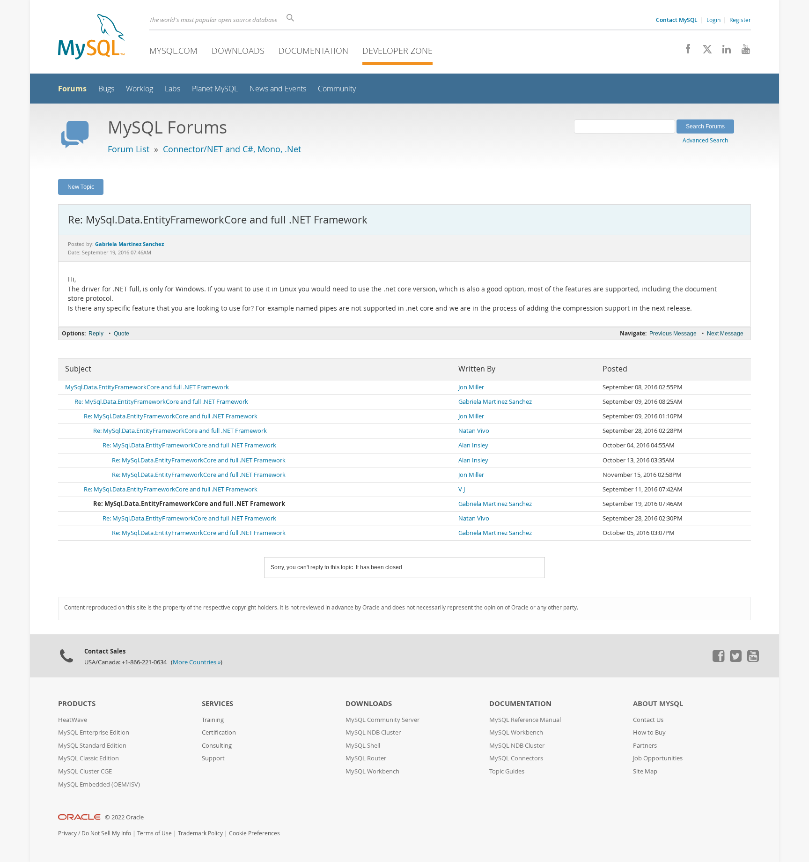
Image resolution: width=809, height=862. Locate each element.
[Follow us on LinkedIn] (723, 51)
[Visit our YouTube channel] (742, 51)
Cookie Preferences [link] (254, 833)
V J (461, 489)
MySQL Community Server (382, 720)
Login (713, 19)
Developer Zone (397, 50)
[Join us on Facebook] (684, 51)
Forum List (128, 149)
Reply (95, 333)
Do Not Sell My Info (106, 833)
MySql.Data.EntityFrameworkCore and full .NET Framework (147, 387)
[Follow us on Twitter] (735, 659)
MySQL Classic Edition (88, 758)
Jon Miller (471, 387)
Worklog (139, 89)
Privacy (67, 833)
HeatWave (72, 720)
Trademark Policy (200, 833)
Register (740, 19)
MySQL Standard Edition (92, 746)
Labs (172, 89)
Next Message (725, 333)
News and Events (278, 89)
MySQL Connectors (516, 758)
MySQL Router (366, 758)
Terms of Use (154, 833)
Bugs (106, 89)
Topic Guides (506, 771)
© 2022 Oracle (124, 817)
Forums (72, 88)
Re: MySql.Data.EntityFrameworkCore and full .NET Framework (161, 402)
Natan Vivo (473, 431)
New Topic (80, 186)
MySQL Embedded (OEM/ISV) (99, 784)
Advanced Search (705, 140)
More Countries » (197, 662)
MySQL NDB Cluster (373, 732)
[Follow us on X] (704, 51)
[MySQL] (91, 38)
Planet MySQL (215, 89)
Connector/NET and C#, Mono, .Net (232, 149)
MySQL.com (173, 50)
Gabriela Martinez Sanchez (495, 402)
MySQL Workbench (372, 771)
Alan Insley (473, 445)
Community (337, 89)
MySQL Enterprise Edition (93, 732)
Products (77, 703)
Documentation (313, 50)
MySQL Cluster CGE (85, 771)
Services (217, 703)
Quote (121, 333)
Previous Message (673, 333)
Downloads (238, 50)
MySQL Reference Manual (525, 720)
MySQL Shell (363, 746)
